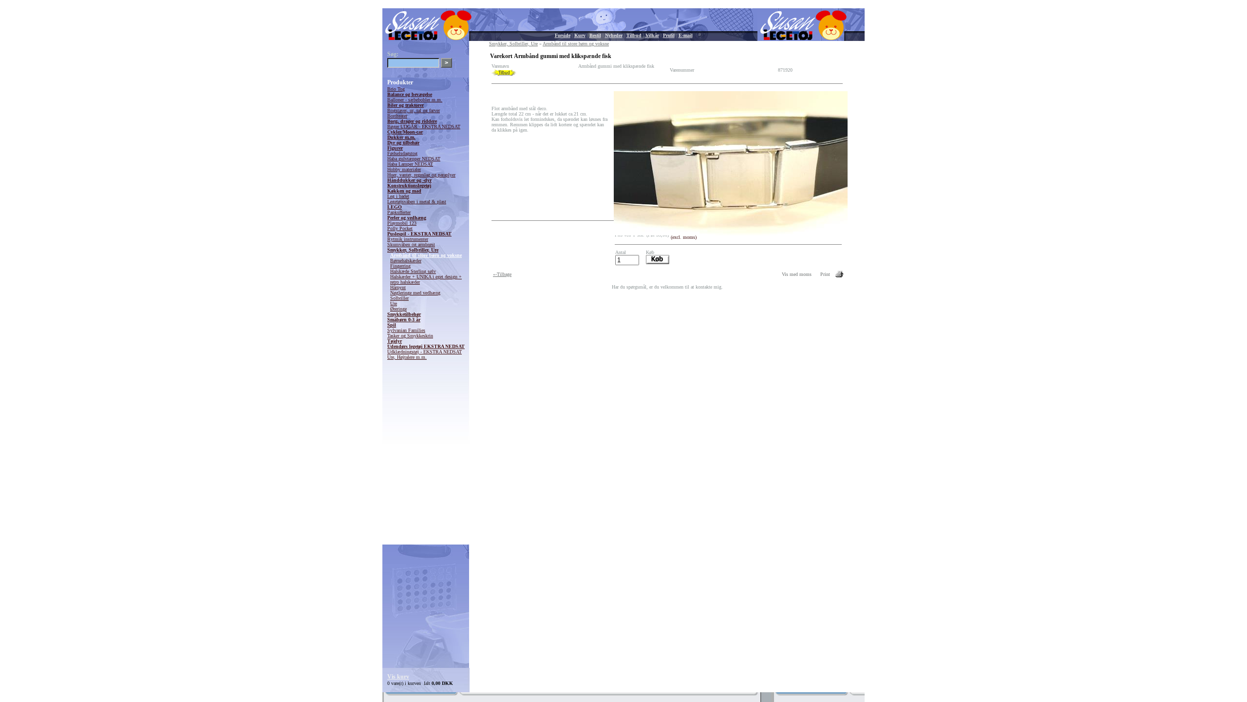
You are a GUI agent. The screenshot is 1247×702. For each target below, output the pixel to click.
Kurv (580, 35)
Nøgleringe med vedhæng (415, 292)
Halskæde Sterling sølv (413, 271)
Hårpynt (398, 287)
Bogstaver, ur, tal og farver (413, 110)
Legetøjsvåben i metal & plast (416, 201)
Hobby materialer (404, 169)
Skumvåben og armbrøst (411, 244)
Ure (393, 303)
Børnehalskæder (405, 260)
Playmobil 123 (401, 223)
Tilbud (634, 35)
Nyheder (614, 35)
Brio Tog (396, 89)
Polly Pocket (400, 228)
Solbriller (399, 298)
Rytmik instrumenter (407, 239)
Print (825, 274)
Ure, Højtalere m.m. (407, 357)
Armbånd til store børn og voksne (426, 255)
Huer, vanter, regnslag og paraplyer (421, 174)
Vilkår (652, 35)
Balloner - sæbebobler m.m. (414, 99)
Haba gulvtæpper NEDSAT (413, 158)
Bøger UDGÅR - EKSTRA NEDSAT (423, 126)
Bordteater (397, 115)
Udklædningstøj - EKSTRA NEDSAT (424, 351)
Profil (669, 35)
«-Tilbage (502, 274)
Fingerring (400, 266)
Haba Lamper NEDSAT (410, 164)
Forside (562, 35)
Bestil (595, 35)
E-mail (686, 35)
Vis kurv (398, 676)
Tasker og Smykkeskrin (410, 335)
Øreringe (398, 309)
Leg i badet (398, 196)
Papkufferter (399, 212)
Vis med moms (797, 274)
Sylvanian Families (406, 330)
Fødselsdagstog (402, 153)
